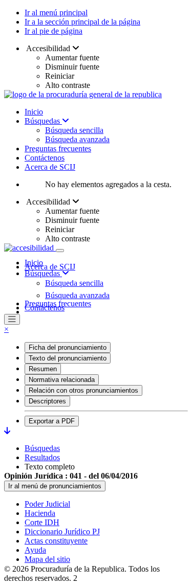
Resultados (42, 457)
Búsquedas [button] (43, 273)
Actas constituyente (56, 540)
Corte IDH (42, 522)
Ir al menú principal (56, 12)
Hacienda (40, 513)
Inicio (34, 111)
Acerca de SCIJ (50, 167)
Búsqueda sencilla (74, 130)
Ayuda (35, 550)
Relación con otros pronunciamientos (83, 390)
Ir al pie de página (53, 31)
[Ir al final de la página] (7, 430)
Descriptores (47, 401)
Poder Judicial (47, 504)
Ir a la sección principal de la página (82, 21)
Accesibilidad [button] (48, 48)
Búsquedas (43, 121)
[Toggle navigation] (60, 250)
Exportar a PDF (52, 421)
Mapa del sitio (47, 559)
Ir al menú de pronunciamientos (54, 486)
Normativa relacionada (62, 379)
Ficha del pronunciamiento (67, 347)
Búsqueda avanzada (77, 139)
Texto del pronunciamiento (67, 358)
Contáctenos (45, 157)
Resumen (43, 369)
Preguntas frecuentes (58, 148)
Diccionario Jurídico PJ (62, 531)
